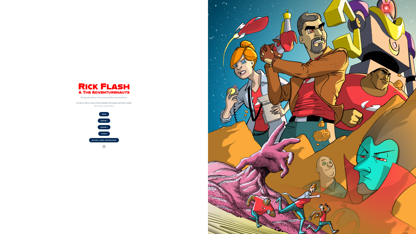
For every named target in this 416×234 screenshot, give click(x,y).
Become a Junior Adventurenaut (104, 140)
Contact (104, 133)
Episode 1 (104, 120)
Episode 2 (104, 127)
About (104, 114)
